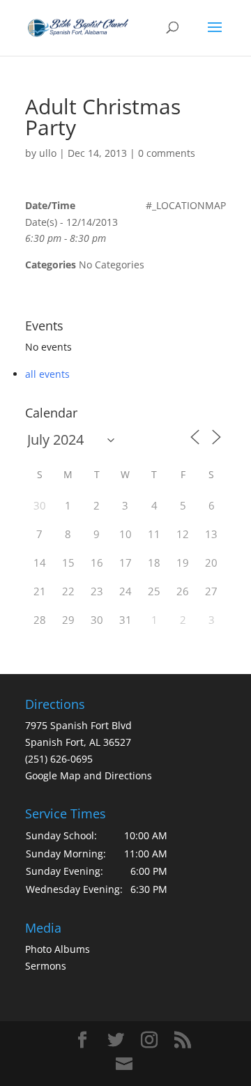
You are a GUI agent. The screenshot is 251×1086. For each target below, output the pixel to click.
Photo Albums (57, 949)
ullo (47, 153)
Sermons (45, 965)
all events (47, 374)
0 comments (166, 153)
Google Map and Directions (88, 775)
